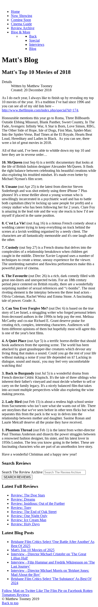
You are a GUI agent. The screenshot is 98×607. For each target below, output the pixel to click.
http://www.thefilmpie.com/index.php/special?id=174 (40, 110)
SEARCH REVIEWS (17, 477)
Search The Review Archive (22, 472)
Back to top (10, 603)
